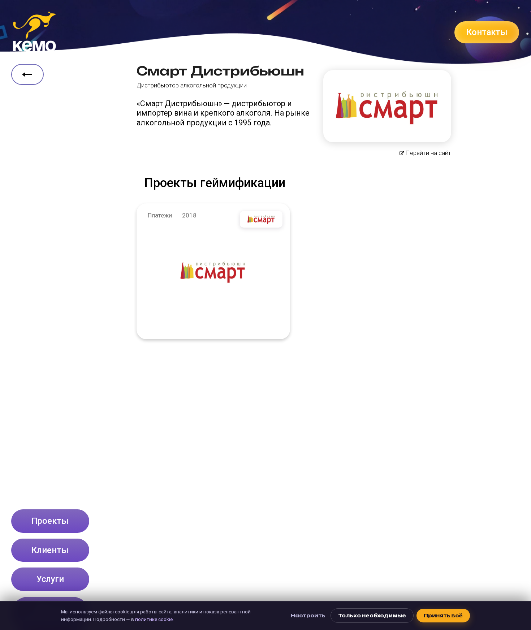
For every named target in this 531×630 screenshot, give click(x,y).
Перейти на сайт (428, 153)
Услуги (50, 579)
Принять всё (443, 615)
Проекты (50, 521)
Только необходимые (372, 615)
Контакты (487, 32)
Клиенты (50, 550)
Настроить (308, 615)
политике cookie (154, 619)
